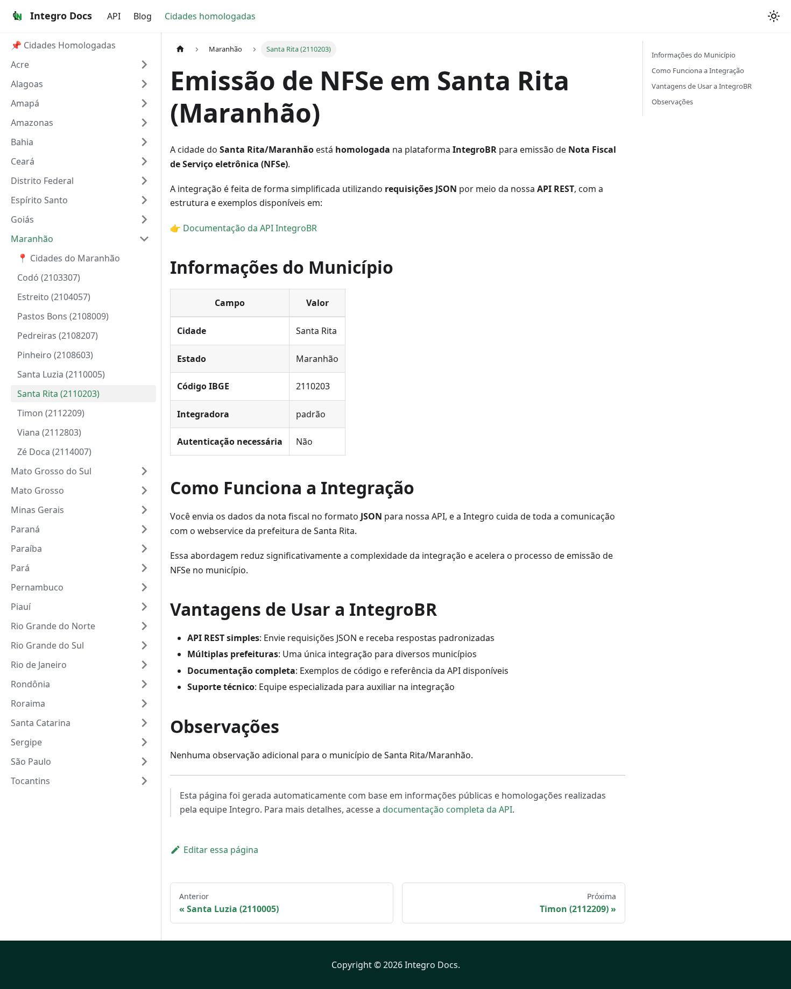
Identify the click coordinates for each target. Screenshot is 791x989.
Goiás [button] (22, 219)
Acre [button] (20, 64)
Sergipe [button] (26, 742)
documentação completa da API (447, 809)
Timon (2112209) (50, 413)
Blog (142, 16)
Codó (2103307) (48, 277)
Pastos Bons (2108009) (63, 316)
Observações (672, 101)
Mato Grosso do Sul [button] (51, 471)
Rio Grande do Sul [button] (47, 645)
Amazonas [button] (32, 123)
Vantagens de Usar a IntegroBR (702, 86)
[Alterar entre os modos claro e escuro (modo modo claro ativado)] (773, 16)
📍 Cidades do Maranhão (68, 258)
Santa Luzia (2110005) (61, 374)
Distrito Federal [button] (42, 181)
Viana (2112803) (49, 432)
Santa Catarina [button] (40, 723)
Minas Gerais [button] (37, 510)
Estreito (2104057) (53, 297)
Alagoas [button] (27, 84)
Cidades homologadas (210, 16)
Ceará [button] (22, 161)
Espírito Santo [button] (39, 200)
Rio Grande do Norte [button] (53, 626)
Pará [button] (20, 568)
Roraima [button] (28, 703)
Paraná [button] (25, 529)
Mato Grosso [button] (37, 490)
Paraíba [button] (26, 548)
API (114, 16)
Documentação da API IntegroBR (250, 228)
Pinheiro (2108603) (55, 355)
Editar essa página (220, 850)
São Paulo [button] (31, 761)
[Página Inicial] (180, 49)
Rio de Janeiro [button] (39, 665)
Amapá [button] (25, 103)
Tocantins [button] (30, 781)
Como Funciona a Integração (698, 70)
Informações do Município (694, 55)
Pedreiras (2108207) (57, 335)
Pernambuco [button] (37, 587)
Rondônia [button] (30, 684)
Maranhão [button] (32, 239)
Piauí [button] (21, 607)
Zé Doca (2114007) (54, 452)
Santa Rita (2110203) (58, 394)
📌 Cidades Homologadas (63, 45)
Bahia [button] (22, 142)
